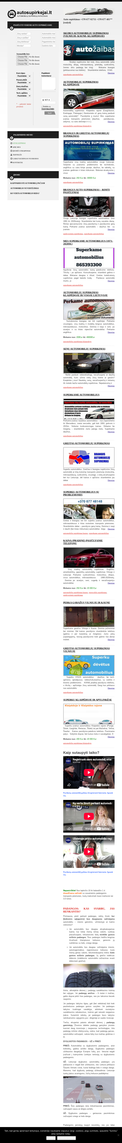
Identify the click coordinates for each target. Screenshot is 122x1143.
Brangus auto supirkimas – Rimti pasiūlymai (86, 191)
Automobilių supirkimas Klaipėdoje (80, 83)
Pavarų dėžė (21, 80)
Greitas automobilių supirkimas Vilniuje (86, 650)
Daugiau (111, 73)
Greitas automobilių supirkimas (86, 443)
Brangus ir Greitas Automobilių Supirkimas (86, 134)
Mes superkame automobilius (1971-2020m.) (88, 242)
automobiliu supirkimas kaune (75, 533)
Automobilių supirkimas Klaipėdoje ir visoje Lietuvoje (85, 294)
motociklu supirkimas (98, 592)
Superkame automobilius (81, 394)
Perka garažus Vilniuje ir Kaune (86, 602)
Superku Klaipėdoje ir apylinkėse (87, 699)
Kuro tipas (20, 73)
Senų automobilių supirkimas (84, 348)
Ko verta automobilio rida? (24, 193)
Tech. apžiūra (22, 93)
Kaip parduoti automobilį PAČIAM (27, 183)
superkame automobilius (73, 74)
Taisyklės (17, 155)
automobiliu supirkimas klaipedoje (77, 126)
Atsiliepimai (19, 143)
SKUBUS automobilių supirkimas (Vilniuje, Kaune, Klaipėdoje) (86, 34)
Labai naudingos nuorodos (26, 159)
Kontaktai (18, 162)
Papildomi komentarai (46, 74)
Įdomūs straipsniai (21, 151)
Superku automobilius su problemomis (81, 493)
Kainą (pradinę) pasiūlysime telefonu (83, 542)
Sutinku (50, 1138)
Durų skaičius (22, 86)
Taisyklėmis (45, 109)
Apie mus (17, 147)
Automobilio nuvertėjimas (24, 188)
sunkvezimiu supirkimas (73, 234)
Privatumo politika (66, 1138)
